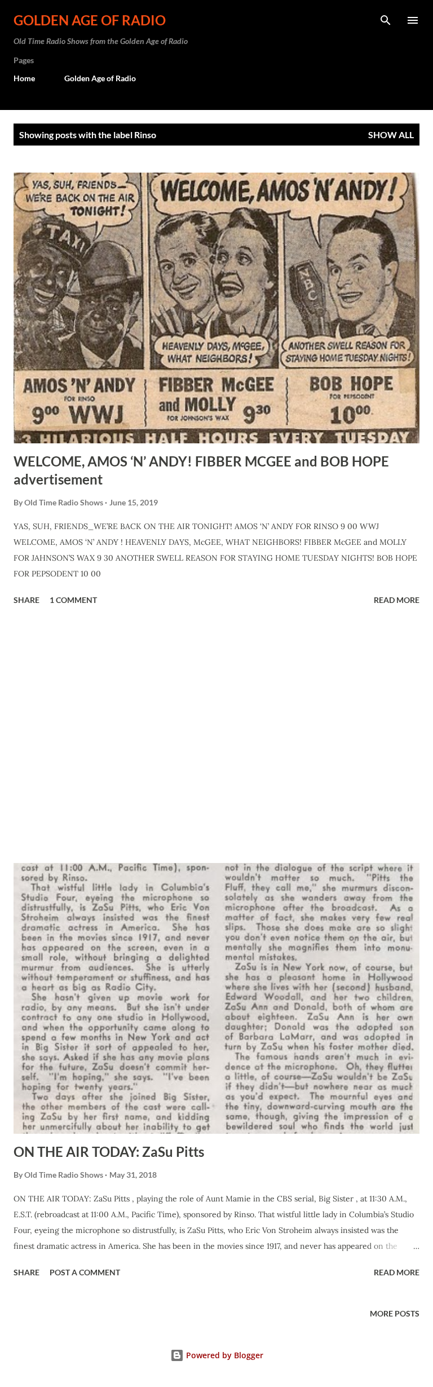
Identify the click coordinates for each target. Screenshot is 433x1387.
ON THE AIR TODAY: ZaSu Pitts (109, 1151)
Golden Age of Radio (90, 20)
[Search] (385, 20)
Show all (391, 134)
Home (24, 78)
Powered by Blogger (223, 1355)
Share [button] (26, 600)
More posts (394, 1313)
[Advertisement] (216, 736)
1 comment (73, 600)
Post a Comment (85, 1272)
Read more (396, 600)
